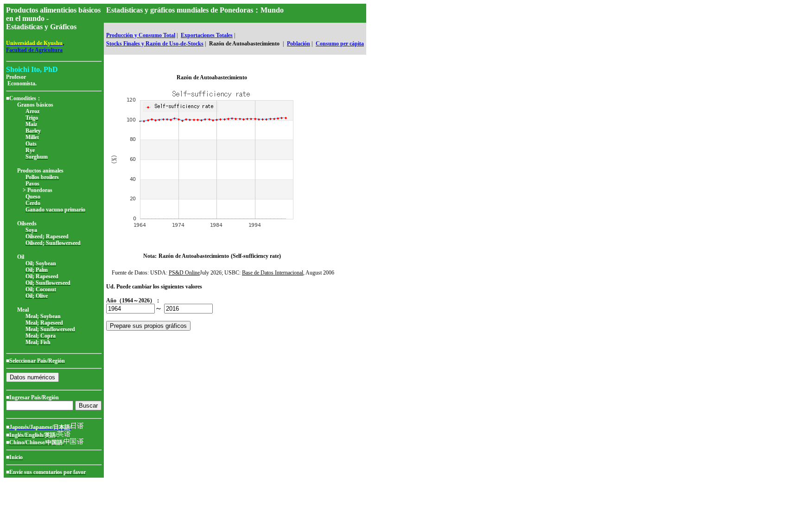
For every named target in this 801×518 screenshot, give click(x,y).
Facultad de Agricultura (34, 50)
